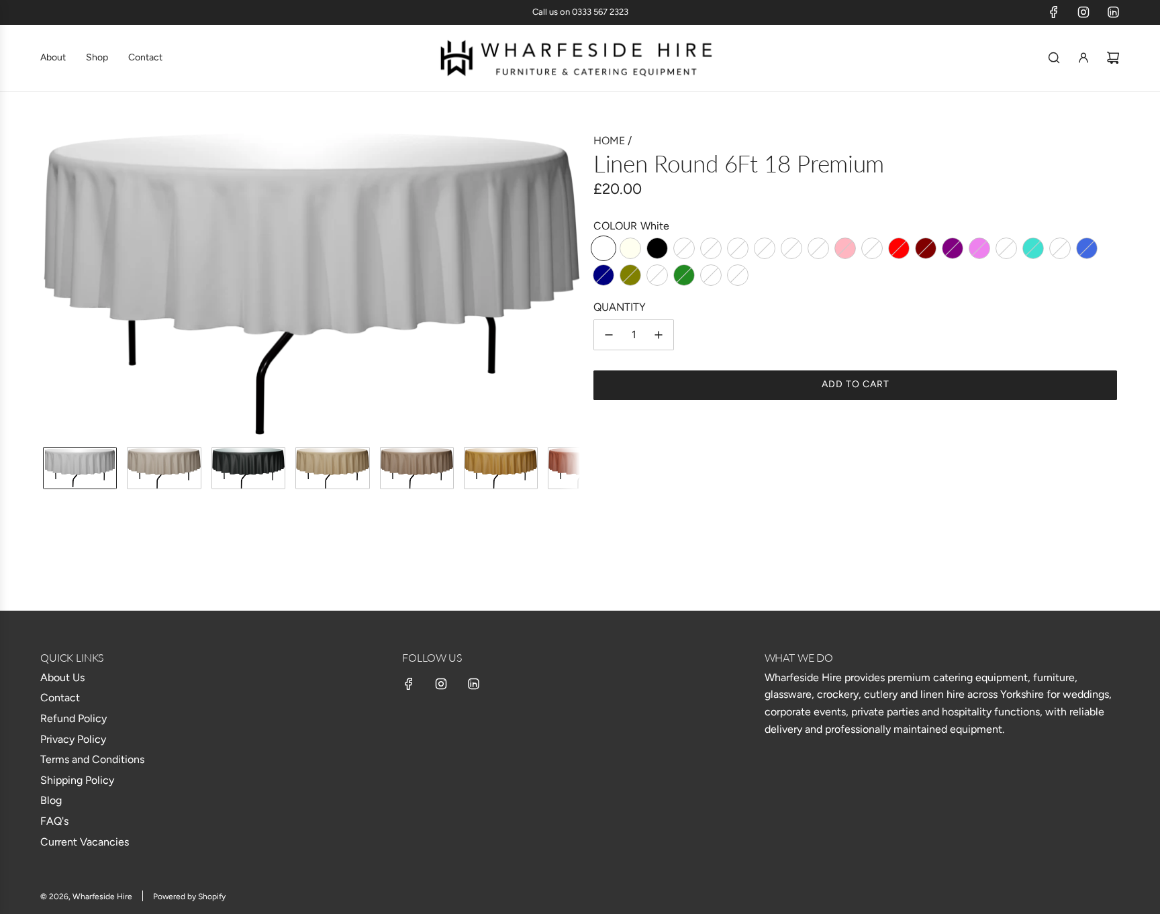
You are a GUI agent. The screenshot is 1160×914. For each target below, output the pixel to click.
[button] (53, 284)
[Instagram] (1083, 12)
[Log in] (1083, 57)
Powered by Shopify (189, 896)
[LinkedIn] (1113, 12)
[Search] (1054, 57)
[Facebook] (1054, 12)
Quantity (619, 307)
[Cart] (1113, 57)
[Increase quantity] (658, 335)
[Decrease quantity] (609, 335)
